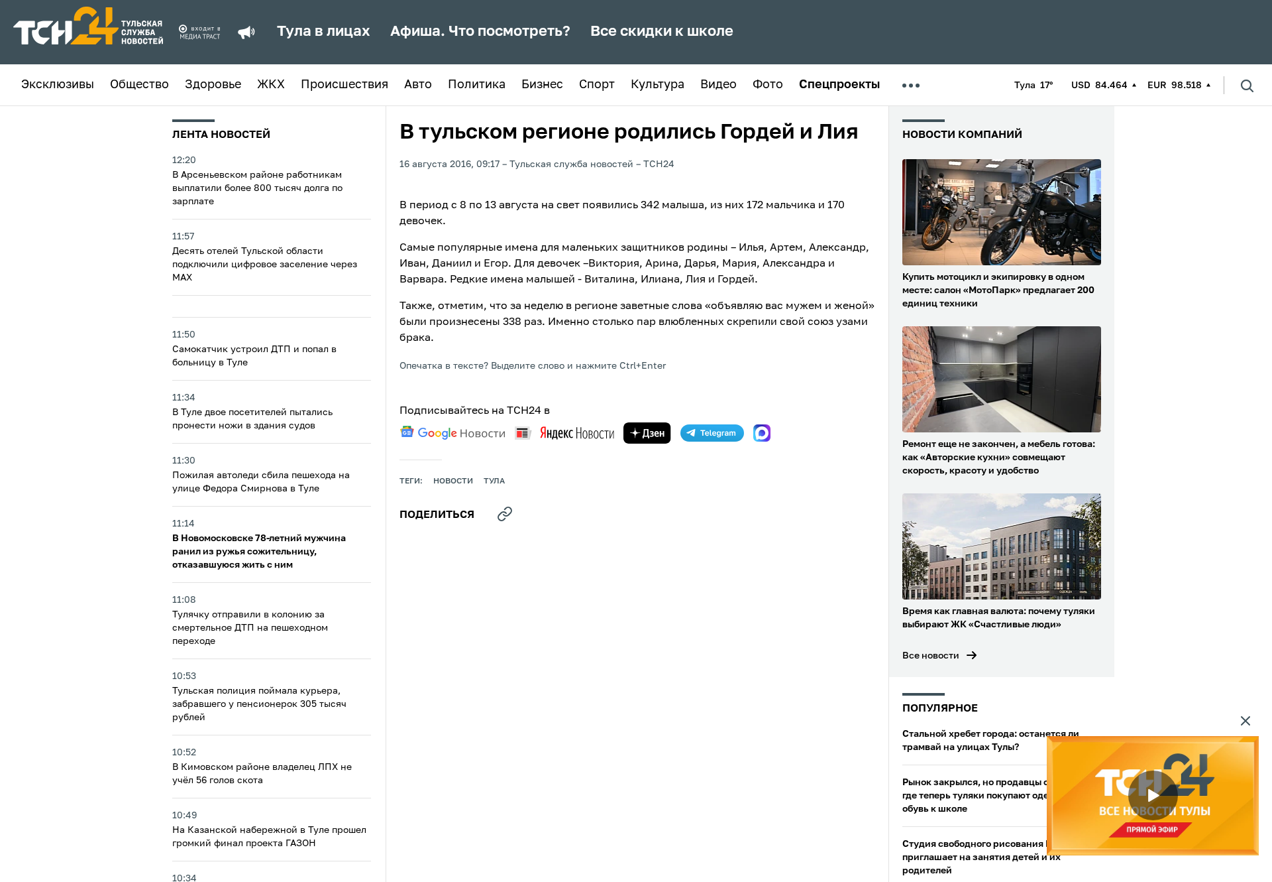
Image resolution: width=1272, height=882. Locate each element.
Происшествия (344, 85)
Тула (494, 481)
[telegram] (712, 433)
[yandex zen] (647, 433)
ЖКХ (271, 85)
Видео (718, 85)
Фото (768, 85)
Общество (139, 85)
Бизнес (542, 85)
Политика (476, 85)
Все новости (930, 656)
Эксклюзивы (57, 85)
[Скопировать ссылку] (505, 514)
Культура (657, 85)
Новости (453, 481)
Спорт (597, 85)
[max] (761, 433)
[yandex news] (564, 432)
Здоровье (213, 85)
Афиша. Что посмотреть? (480, 32)
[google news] (452, 433)
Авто (418, 85)
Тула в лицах (323, 32)
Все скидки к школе (661, 32)
